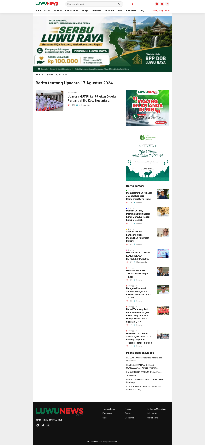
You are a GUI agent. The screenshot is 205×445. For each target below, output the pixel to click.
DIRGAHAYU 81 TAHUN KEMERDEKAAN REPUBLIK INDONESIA (138, 255)
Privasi (128, 409)
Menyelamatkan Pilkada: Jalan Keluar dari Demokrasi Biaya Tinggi (139, 196)
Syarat (128, 413)
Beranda (39, 74)
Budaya (84, 10)
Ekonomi (58, 10)
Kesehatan (96, 10)
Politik (47, 10)
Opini (120, 10)
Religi (142, 10)
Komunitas (131, 10)
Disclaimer (129, 418)
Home (38, 10)
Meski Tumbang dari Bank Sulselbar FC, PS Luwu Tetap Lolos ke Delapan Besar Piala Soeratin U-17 (137, 315)
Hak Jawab (152, 413)
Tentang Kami (108, 409)
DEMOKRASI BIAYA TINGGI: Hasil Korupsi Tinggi (137, 273)
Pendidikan (109, 10)
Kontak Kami (152, 418)
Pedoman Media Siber (157, 409)
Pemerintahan (71, 10)
